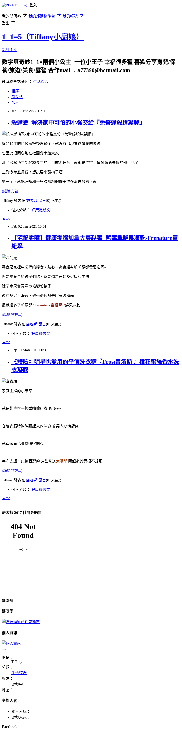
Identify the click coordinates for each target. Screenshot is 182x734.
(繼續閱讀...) (12, 191)
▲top (6, 218)
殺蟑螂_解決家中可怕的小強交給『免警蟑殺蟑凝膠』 (78, 123)
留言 (42, 201)
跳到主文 (9, 50)
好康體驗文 (40, 210)
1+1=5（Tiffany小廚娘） (43, 36)
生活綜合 (40, 82)
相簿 (15, 91)
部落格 (17, 97)
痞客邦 (31, 201)
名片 (15, 103)
